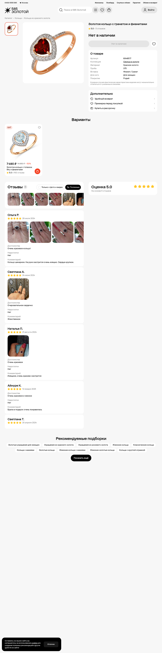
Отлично (51, 644)
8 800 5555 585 (11, 3)
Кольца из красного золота (37, 18)
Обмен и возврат (150, 3)
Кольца (18, 18)
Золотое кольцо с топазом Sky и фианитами (19, 168)
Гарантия (136, 3)
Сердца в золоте (131, 62)
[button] (122, 53)
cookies (34, 643)
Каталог (8, 18)
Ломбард (110, 3)
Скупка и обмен (123, 3)
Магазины (99, 3)
